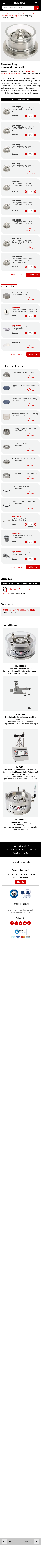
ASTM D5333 (5, 73)
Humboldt (20, 2)
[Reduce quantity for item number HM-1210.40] (26, 191)
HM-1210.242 (17, 125)
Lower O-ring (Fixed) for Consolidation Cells (20, 487)
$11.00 (14, 559)
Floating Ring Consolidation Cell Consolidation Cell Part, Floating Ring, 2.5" (23, 148)
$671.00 (15, 192)
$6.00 (14, 316)
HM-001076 (16, 308)
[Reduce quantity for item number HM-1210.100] (26, 267)
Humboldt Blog (20, 903)
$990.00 (15, 333)
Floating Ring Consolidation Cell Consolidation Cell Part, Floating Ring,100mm (23, 260)
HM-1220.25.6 (17, 551)
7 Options (30, 346)
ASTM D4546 (15, 73)
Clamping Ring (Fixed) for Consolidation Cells (21, 444)
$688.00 (15, 135)
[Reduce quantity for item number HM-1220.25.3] (26, 524)
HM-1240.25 (16, 325)
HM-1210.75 (16, 238)
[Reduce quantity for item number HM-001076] (26, 316)
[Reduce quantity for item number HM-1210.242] (26, 135)
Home (3, 14)
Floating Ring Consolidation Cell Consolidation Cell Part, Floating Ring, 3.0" (23, 167)
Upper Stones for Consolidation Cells (25, 386)
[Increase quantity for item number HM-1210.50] (35, 211)
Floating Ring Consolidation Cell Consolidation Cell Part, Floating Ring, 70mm (23, 223)
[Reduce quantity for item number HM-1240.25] (26, 333)
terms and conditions (15, 910)
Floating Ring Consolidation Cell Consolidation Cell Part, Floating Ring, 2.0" (23, 109)
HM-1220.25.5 (17, 534)
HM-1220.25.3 (17, 516)
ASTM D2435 (30, 71)
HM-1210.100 (17, 257)
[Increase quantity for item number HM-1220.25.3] (35, 524)
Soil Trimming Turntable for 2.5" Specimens (22, 328)
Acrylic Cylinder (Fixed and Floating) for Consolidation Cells (25, 415)
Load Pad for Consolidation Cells (24, 372)
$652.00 (15, 211)
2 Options (30, 405)
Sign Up (20, 882)
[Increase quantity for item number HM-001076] (35, 316)
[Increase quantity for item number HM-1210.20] (35, 116)
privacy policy (29, 910)
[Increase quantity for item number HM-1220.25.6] (35, 559)
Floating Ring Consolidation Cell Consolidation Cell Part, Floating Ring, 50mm (23, 204)
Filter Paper (16, 342)
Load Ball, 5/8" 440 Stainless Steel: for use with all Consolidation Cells (25, 310)
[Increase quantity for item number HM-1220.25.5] (35, 542)
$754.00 (15, 267)
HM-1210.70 (16, 220)
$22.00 (14, 524)
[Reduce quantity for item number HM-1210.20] (26, 116)
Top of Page (18, 861)
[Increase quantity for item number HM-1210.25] (35, 154)
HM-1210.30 (16, 163)
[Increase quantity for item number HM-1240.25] (35, 333)
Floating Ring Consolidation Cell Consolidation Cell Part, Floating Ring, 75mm (23, 242)
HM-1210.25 (16, 144)
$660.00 (15, 154)
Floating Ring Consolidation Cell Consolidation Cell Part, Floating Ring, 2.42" (23, 128)
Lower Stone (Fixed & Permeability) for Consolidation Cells (24, 400)
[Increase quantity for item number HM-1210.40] (35, 191)
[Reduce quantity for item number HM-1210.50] (26, 211)
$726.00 (15, 116)
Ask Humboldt (15, 849)
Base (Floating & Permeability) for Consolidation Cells (24, 459)
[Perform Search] (36, 8)
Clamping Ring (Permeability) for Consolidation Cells (24, 429)
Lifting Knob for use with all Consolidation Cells (22, 554)
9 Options (30, 299)
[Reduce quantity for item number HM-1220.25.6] (26, 559)
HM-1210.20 (16, 106)
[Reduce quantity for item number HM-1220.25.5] (26, 542)
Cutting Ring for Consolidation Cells (25, 473)
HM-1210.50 (16, 201)
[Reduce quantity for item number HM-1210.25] (26, 154)
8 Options (30, 507)
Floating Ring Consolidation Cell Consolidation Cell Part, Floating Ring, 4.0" (23, 185)
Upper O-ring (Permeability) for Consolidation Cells (23, 502)
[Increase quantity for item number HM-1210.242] (35, 135)
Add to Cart (33, 275)
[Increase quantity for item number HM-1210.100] (35, 267)
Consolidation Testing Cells (11, 16)
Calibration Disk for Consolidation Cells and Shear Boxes (24, 294)
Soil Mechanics (12, 14)
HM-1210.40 (16, 182)
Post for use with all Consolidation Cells (19, 519)
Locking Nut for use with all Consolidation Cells (22, 536)
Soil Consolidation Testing (29, 14)
